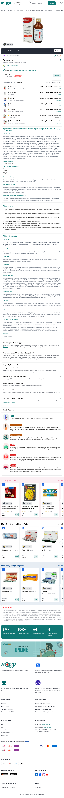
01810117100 (47, 727)
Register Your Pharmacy (7, 732)
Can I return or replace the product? (13, 398)
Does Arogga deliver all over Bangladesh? (15, 376)
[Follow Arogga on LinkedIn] (36, 774)
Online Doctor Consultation (42, 703)
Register (57, 51)
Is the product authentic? (10, 368)
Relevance (55, 82)
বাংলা (59, 129)
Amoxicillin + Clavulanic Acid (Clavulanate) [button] (23, 70)
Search (52, 3)
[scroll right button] (61, 500)
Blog (2, 724)
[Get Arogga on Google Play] (4, 774)
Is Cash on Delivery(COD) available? (13, 383)
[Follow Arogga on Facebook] (40, 774)
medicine (5, 347)
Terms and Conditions (7, 709)
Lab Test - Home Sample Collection (45, 706)
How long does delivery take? (11, 390)
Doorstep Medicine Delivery (43, 709)
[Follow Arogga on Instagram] (43, 774)
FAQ (2, 727)
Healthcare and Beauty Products (44, 711)
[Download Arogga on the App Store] (13, 774)
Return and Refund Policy (8, 711)
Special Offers (5, 735)
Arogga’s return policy (9, 402)
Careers (3, 703)
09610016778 (46, 724)
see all (60, 481)
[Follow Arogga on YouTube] (47, 774)
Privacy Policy (5, 706)
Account (3, 730)
